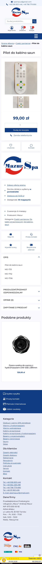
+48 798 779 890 (29, 4)
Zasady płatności (10, 452)
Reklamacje (8, 458)
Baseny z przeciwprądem (14, 436)
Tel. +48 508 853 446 (12, 482)
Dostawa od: (15, 196)
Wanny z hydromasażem (14, 425)
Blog (5, 474)
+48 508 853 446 (15, 4)
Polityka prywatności (12, 463)
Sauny (5, 441)
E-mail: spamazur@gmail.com (16, 493)
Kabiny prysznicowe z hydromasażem (19, 433)
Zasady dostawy (10, 455)
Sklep (5, 444)
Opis (5, 257)
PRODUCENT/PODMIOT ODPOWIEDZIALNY (15, 291)
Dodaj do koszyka (21, 130)
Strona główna (7, 43)
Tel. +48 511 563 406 (11, 490)
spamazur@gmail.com (23, 2)
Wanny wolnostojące (12, 428)
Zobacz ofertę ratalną (16, 185)
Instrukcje (7, 466)
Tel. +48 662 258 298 (12, 485)
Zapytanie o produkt (15, 307)
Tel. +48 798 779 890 (12, 487)
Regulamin (8, 460)
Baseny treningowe (11, 439)
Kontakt (6, 471)
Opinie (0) (8, 300)
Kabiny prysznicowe (11, 431)
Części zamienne (23, 43)
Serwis (6, 468)
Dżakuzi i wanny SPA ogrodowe (16, 423)
